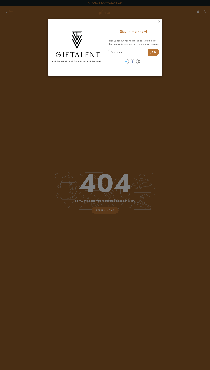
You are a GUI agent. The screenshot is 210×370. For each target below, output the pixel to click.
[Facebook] (132, 61)
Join (153, 52)
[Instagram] (138, 61)
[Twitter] (126, 61)
